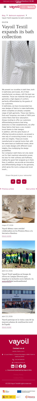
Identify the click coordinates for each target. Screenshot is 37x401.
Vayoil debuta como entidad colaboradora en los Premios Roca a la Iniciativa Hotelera (17, 230)
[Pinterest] (24, 366)
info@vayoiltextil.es (21, 1)
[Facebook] (20, 366)
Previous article (8, 189)
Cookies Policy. (18, 378)
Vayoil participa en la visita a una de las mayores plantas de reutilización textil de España (18, 322)
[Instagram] (16, 366)
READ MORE (6, 236)
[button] (5, 7)
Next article (30, 189)
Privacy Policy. (18, 374)
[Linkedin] (12, 366)
